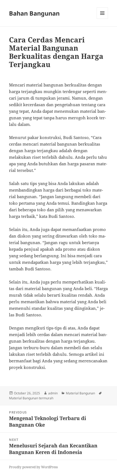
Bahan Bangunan (34, 13)
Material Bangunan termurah (31, 398)
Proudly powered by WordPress (33, 467)
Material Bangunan (80, 393)
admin (53, 393)
